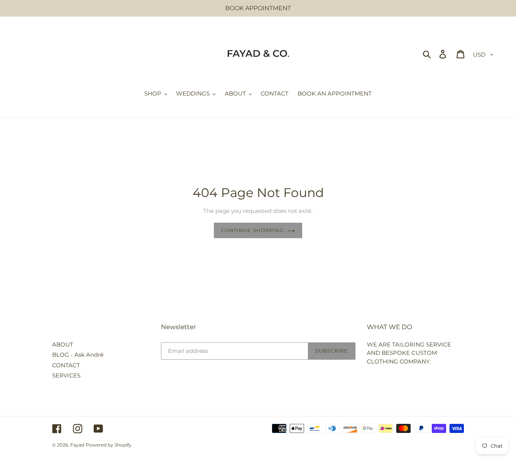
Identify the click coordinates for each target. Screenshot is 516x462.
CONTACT (66, 365)
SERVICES (66, 375)
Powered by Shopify (108, 445)
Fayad (77, 445)
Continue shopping (252, 230)
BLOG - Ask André (78, 354)
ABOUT (62, 344)
